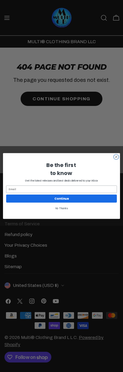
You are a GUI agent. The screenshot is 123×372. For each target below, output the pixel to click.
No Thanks (61, 208)
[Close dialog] (116, 157)
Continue (61, 198)
